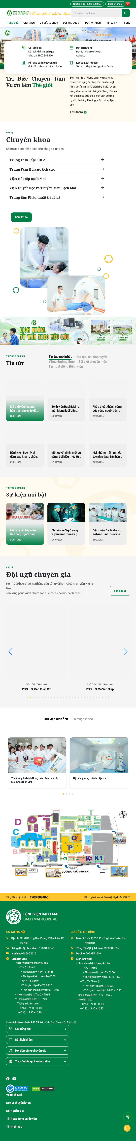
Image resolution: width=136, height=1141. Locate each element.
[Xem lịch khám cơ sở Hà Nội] (100, 331)
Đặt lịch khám (115, 4)
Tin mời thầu (14, 1126)
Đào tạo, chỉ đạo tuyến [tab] (91, 357)
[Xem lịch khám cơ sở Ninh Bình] (122, 331)
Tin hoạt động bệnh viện (21, 1118)
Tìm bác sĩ (120, 590)
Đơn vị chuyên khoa (18, 1102)
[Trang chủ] (17, 13)
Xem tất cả (21, 217)
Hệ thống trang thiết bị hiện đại (89, 778)
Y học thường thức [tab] (62, 362)
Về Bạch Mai (14, 1094)
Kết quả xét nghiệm (87, 62)
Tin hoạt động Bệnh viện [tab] (66, 366)
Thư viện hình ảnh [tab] (55, 719)
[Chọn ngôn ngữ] (127, 4)
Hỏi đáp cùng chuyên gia (42, 62)
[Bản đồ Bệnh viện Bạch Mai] (68, 841)
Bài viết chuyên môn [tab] (92, 362)
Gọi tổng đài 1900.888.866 (87, 4)
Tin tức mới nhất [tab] (60, 356)
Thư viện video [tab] (82, 719)
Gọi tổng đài (35, 47)
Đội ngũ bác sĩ (15, 1110)
